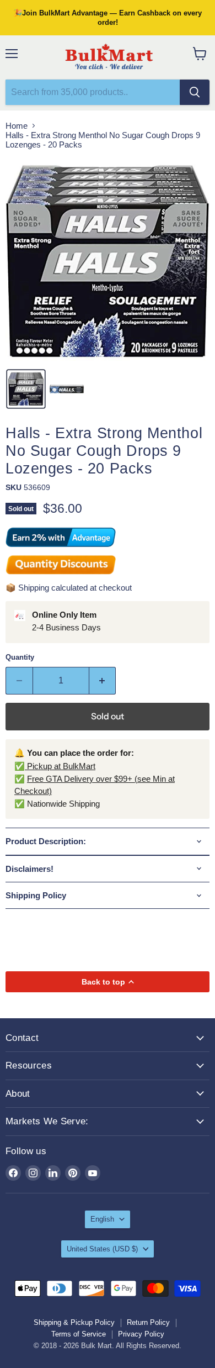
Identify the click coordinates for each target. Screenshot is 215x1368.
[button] (26, 389)
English (102, 1219)
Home (17, 125)
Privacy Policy (141, 1334)
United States (102, 1249)
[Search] (194, 92)
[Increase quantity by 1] (102, 680)
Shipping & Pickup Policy (74, 1322)
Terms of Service (78, 1334)
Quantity (20, 657)
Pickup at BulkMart (60, 766)
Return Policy (148, 1322)
